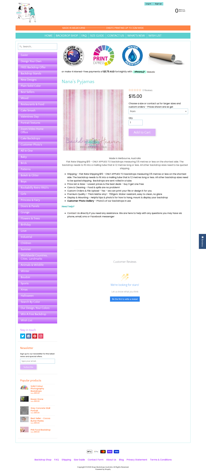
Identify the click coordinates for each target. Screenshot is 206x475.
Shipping (72, 174)
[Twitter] (22, 336)
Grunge (25, 212)
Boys (23, 181)
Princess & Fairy (30, 200)
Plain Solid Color (31, 85)
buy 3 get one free (134, 184)
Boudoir (25, 277)
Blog (121, 459)
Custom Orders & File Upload (83, 190)
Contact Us (73, 213)
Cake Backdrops (30, 138)
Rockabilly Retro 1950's (35, 187)
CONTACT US (115, 35)
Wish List (26, 320)
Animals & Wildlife (32, 265)
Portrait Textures (30, 122)
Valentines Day (30, 116)
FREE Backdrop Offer (33, 67)
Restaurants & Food (32, 104)
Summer (26, 249)
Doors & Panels (30, 206)
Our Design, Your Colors (35, 308)
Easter (24, 55)
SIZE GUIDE (97, 35)
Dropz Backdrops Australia (102, 467)
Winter (25, 271)
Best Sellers (27, 92)
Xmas (24, 289)
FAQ (84, 35)
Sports (25, 283)
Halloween (27, 295)
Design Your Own (31, 61)
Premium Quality (76, 194)
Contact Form (95, 459)
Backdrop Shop (42, 459)
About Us (111, 459)
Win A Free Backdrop (33, 314)
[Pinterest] (34, 336)
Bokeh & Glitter (30, 175)
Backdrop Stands (31, 73)
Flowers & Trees (30, 218)
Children (26, 243)
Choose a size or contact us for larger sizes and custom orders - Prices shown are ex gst (155, 105)
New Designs (29, 79)
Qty (131, 118)
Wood (24, 98)
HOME (48, 35)
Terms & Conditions (161, 459)
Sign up (158, 4)
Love (23, 230)
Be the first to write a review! (125, 299)
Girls (23, 193)
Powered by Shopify (103, 469)
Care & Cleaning (76, 187)
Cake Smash (28, 110)
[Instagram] (40, 336)
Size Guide (79, 459)
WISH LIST (155, 35)
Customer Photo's (31, 144)
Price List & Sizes (76, 184)
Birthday (26, 224)
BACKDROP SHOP (67, 35)
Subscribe (28, 367)
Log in (148, 4)
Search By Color (30, 301)
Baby (24, 157)
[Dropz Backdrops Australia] (26, 12)
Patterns (26, 169)
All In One (27, 150)
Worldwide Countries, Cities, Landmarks (34, 257)
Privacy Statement (137, 459)
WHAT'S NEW (136, 35)
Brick (24, 163)
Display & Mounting (77, 197)
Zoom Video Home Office (32, 130)
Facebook (95, 216)
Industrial (26, 237)
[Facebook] (28, 336)
